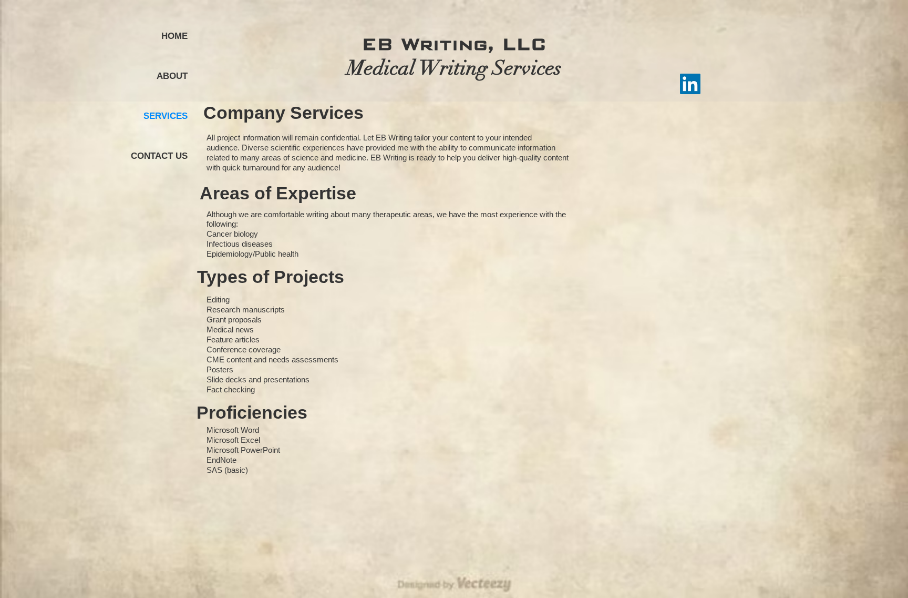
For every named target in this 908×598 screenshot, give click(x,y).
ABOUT (172, 76)
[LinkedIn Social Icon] (690, 84)
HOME (174, 36)
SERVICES (165, 116)
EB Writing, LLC (454, 44)
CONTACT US (159, 156)
